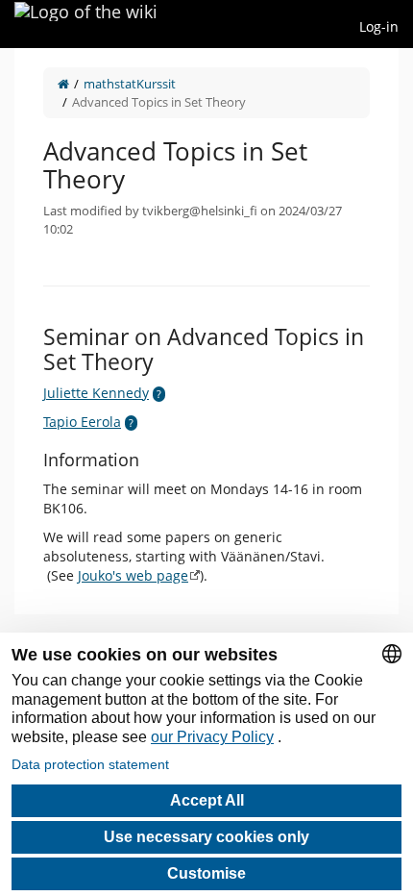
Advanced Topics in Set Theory (159, 102)
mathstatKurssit (130, 83)
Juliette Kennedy (96, 393)
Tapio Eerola (82, 421)
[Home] (63, 83)
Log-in (379, 26)
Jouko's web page (133, 575)
